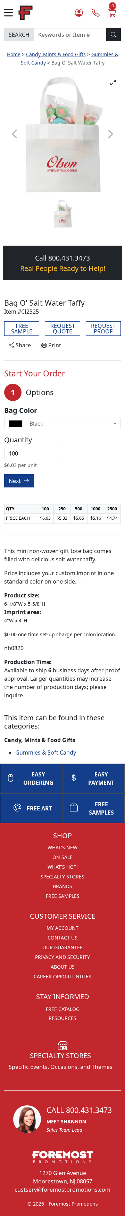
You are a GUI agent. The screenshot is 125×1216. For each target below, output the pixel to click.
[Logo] (25, 12)
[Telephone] (95, 12)
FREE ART (39, 808)
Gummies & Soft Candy (45, 752)
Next (15, 481)
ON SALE (62, 857)
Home (13, 54)
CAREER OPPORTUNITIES (62, 976)
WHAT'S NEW (62, 847)
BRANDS (62, 886)
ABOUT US (63, 966)
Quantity (18, 440)
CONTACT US (62, 937)
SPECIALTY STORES (62, 876)
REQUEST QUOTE (62, 328)
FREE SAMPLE (21, 328)
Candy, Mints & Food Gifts (56, 54)
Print (54, 345)
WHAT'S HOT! (63, 867)
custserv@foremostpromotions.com (62, 1189)
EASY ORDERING (38, 778)
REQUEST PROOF (103, 328)
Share (22, 345)
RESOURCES (62, 1018)
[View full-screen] (113, 82)
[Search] (113, 34)
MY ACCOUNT (62, 928)
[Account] (79, 12)
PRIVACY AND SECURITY (62, 957)
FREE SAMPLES (101, 808)
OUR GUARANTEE (62, 947)
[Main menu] (11, 12)
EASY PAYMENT (101, 778)
